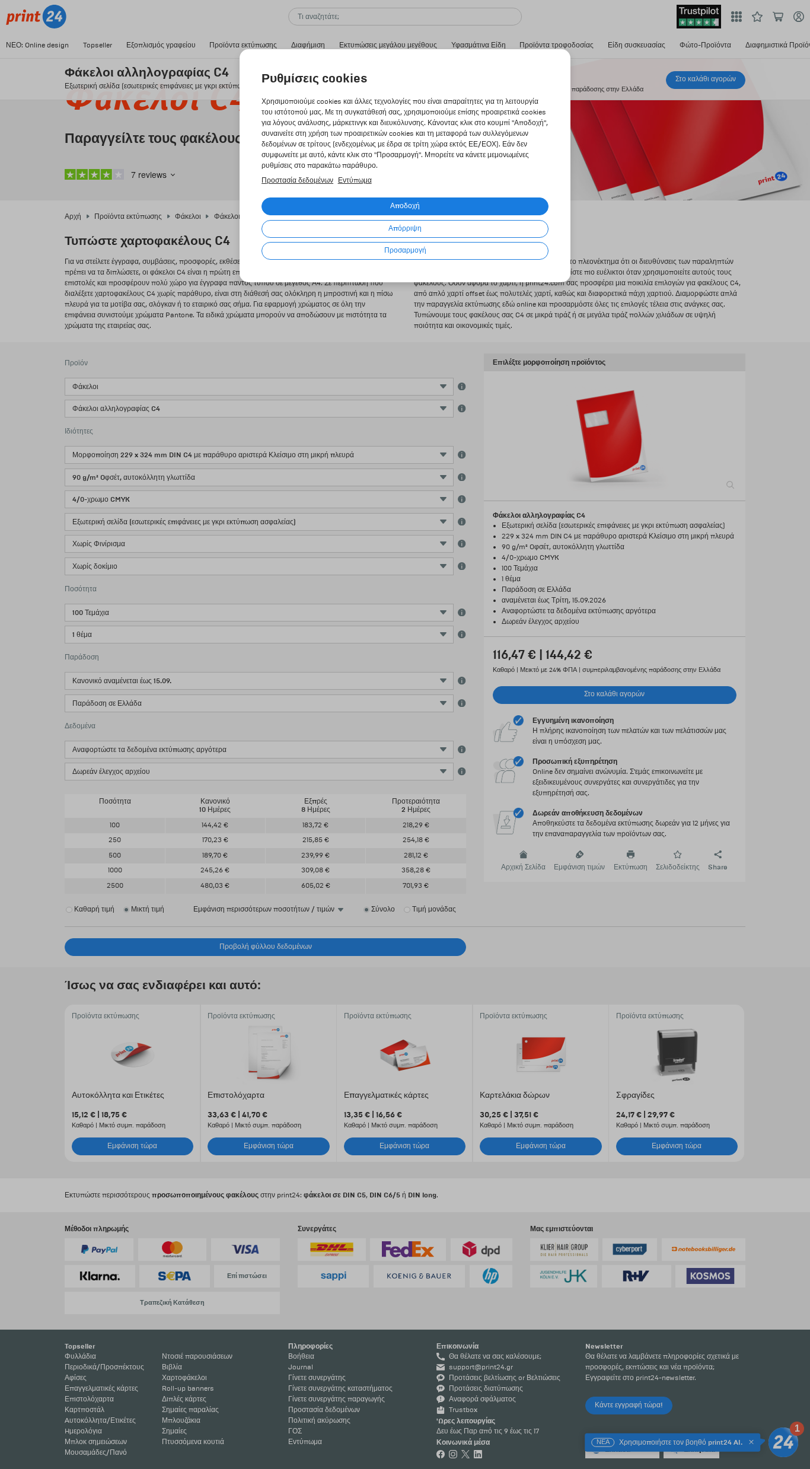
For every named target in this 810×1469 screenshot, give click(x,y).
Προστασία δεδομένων (297, 180)
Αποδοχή (405, 206)
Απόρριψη (405, 228)
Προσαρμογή (405, 250)
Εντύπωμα (355, 180)
